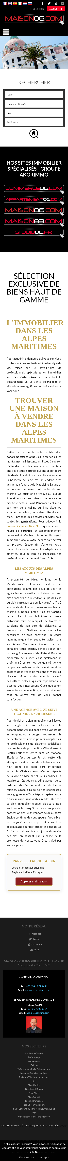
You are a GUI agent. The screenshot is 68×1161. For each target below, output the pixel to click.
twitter (49, 3)
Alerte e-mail (56, 9)
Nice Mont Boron (34, 1088)
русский (30, 3)
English (10, 3)
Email (62, 3)
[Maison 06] (34, 24)
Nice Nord (34, 1092)
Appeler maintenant (34, 881)
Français (5, 3)
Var (34, 1112)
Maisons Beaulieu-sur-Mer (34, 1073)
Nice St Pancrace (34, 1100)
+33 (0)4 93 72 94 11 (36, 986)
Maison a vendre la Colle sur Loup (34, 1069)
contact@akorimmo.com (37, 990)
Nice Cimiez (34, 1085)
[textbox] (34, 95)
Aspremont (34, 1061)
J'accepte (43, 1157)
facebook (42, 3)
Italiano (20, 3)
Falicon (34, 1065)
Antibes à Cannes (34, 1053)
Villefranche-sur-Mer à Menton (34, 1116)
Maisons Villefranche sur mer (34, 1077)
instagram (56, 3)
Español (15, 3)
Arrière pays (34, 1057)
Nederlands (25, 3)
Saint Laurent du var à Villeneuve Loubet (34, 1108)
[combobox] (34, 94)
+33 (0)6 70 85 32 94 (36, 1008)
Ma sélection (37, 8)
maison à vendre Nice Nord (24, 526)
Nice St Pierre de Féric (34, 1104)
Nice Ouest (34, 1096)
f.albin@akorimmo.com (38, 1012)
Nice (34, 1081)
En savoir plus (26, 1157)
